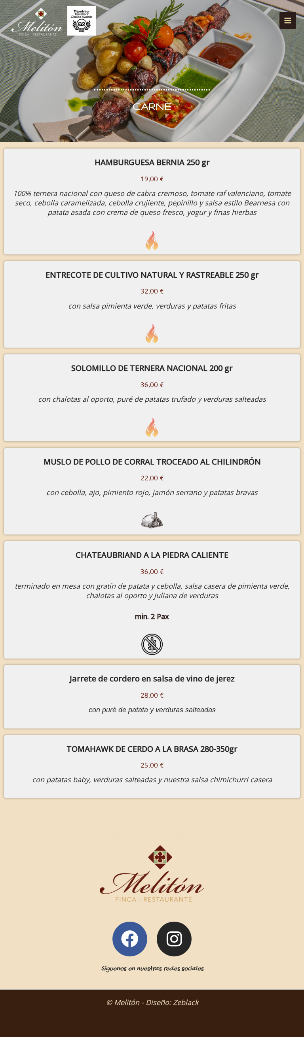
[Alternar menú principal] (287, 20)
